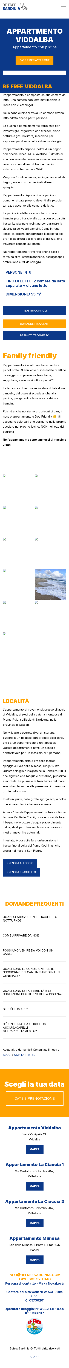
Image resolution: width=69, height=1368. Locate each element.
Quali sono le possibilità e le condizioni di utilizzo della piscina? (32, 992)
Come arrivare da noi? (21, 935)
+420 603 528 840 (34, 1279)
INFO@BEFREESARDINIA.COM (35, 1275)
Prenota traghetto (34, 335)
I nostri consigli (34, 310)
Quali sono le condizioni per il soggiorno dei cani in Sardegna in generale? (31, 972)
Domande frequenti (34, 323)
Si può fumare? (15, 1009)
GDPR (34, 1356)
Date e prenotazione (34, 60)
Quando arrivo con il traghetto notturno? (30, 918)
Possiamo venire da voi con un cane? (28, 952)
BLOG (7, 1054)
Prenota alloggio (20, 863)
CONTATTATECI (25, 1054)
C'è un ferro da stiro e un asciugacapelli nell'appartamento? (24, 1027)
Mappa (35, 1149)
